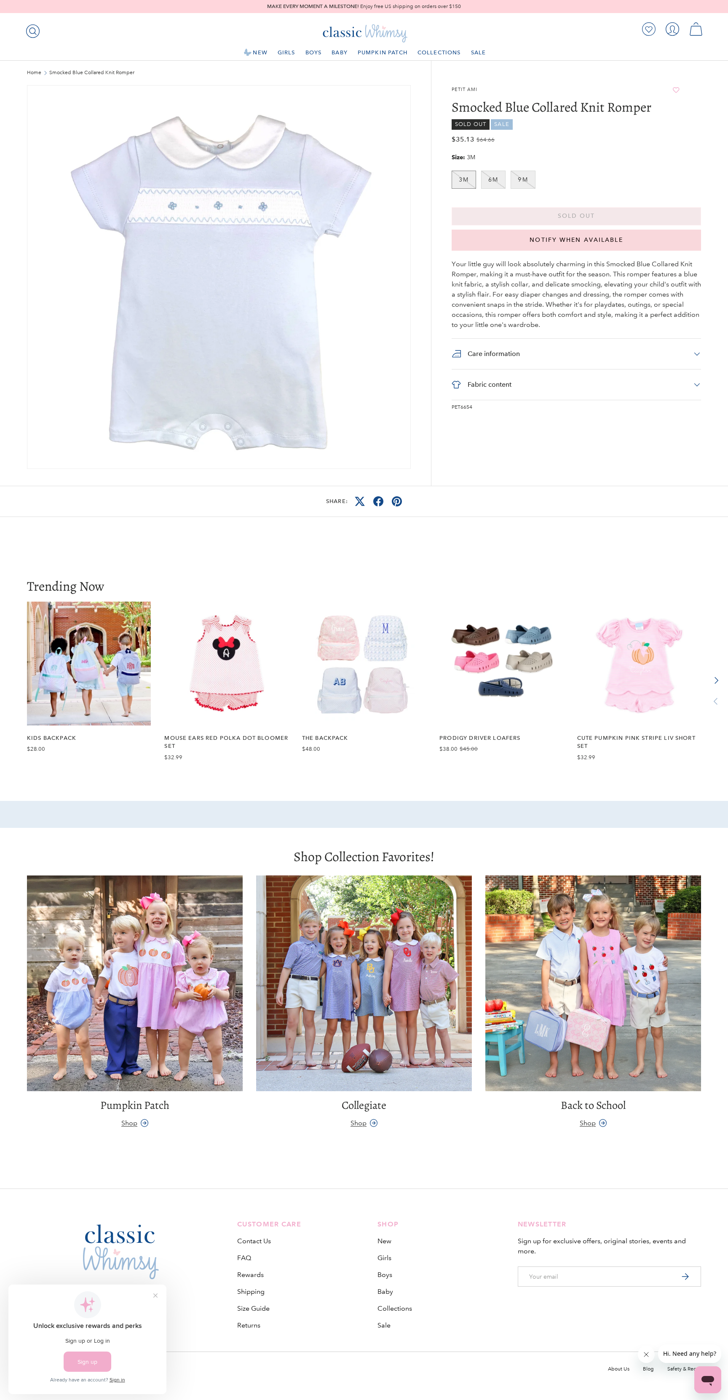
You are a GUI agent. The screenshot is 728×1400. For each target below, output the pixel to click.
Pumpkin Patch (382, 52)
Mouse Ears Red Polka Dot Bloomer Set (226, 742)
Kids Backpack (51, 738)
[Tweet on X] (360, 501)
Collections (439, 52)
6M (493, 179)
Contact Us (254, 1241)
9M (523, 179)
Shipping (251, 1292)
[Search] (31, 29)
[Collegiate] (364, 983)
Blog (648, 1369)
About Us (618, 1369)
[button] (696, 29)
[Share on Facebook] (378, 501)
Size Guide (253, 1308)
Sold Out (576, 216)
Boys (313, 52)
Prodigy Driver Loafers (479, 738)
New (260, 52)
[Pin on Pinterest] (397, 501)
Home (34, 72)
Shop (129, 1123)
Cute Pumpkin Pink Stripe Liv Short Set (636, 742)
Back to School (593, 1105)
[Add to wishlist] (676, 90)
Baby (340, 52)
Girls (286, 52)
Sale (478, 52)
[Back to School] (593, 983)
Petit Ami (464, 90)
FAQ (244, 1258)
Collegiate (364, 1105)
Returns (248, 1325)
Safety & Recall (684, 1369)
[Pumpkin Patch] (135, 983)
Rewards (250, 1275)
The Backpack (325, 738)
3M (464, 179)
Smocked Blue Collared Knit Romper (91, 72)
